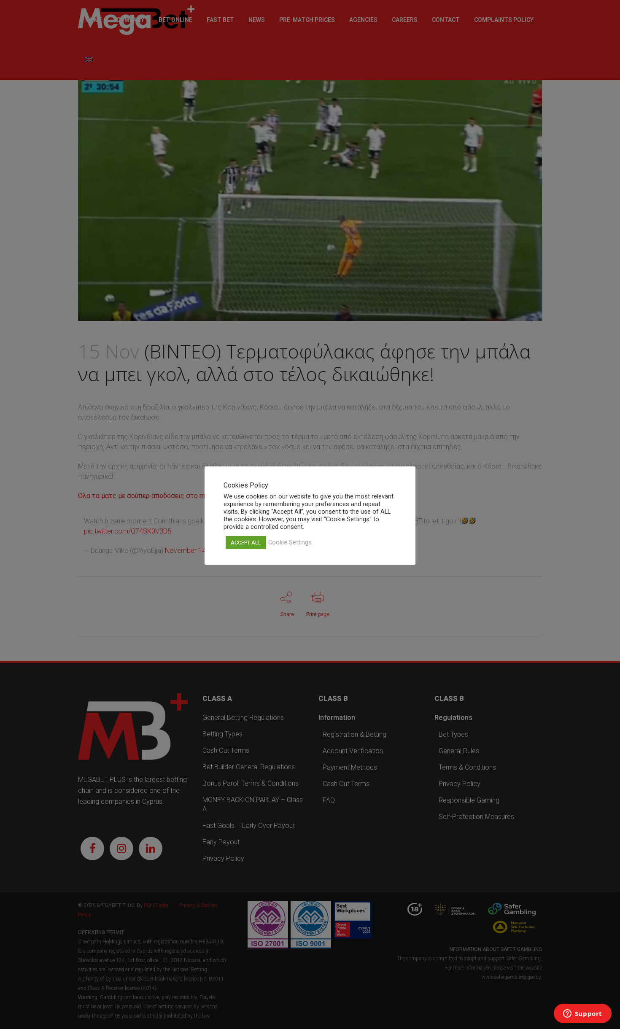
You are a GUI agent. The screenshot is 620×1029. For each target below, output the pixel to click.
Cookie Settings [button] (290, 542)
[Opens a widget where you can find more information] (582, 1014)
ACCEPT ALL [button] (246, 542)
